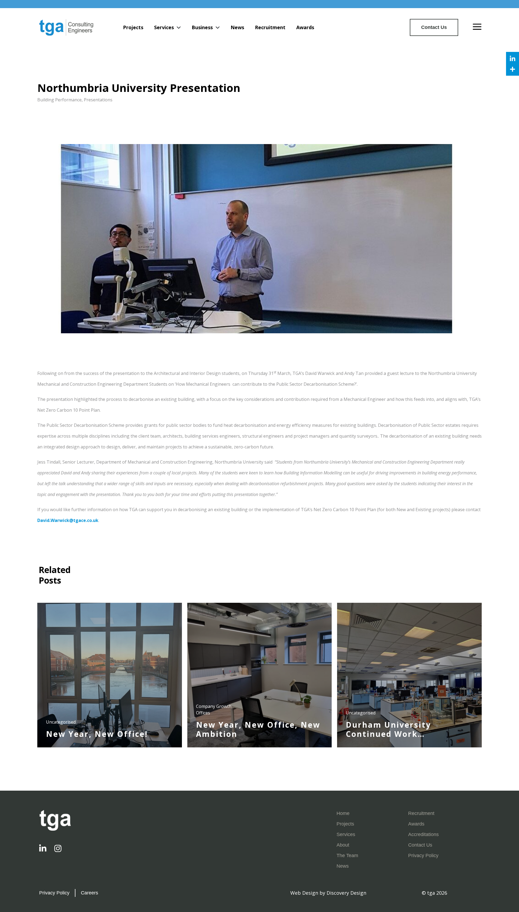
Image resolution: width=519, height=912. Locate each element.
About (343, 845)
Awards (305, 27)
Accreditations (423, 834)
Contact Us (434, 27)
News (237, 27)
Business (202, 27)
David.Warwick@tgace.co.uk (67, 520)
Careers (89, 893)
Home (343, 813)
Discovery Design (346, 893)
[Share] (512, 69)
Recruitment (270, 27)
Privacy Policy (423, 855)
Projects (133, 27)
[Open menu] (477, 27)
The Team (347, 855)
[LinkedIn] (512, 58)
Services (164, 27)
